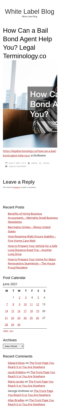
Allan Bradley (16, 400)
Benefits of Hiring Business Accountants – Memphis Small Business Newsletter (33, 218)
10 (25, 304)
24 (25, 318)
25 (31, 318)
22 (12, 318)
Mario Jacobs (16, 381)
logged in (16, 187)
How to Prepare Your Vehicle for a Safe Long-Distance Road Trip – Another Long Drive (32, 250)
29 (12, 324)
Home (46, 162)
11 (31, 304)
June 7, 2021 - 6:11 (17, 162)
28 (6, 324)
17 (25, 311)
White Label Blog (29, 11)
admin (34, 162)
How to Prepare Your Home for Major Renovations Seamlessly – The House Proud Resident (32, 263)
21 (6, 318)
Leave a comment (17, 166)
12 (37, 304)
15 (12, 311)
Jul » (11, 330)
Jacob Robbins (17, 372)
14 (6, 311)
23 (18, 318)
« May (5, 330)
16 (18, 311)
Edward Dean (16, 363)
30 (18, 324)
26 (37, 318)
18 (31, 311)
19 (37, 311)
